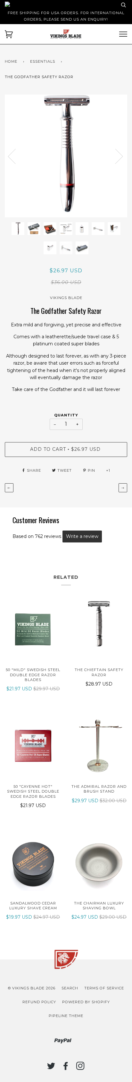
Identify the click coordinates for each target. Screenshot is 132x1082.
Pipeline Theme (66, 1016)
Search (70, 988)
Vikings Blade (66, 298)
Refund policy (39, 1002)
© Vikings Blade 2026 (31, 988)
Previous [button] (16, 156)
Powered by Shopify (86, 1002)
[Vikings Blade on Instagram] (80, 1068)
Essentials (42, 61)
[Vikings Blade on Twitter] (51, 1068)
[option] (66, 156)
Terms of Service (104, 988)
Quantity (66, 415)
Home (11, 61)
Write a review (82, 536)
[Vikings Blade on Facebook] (66, 1068)
